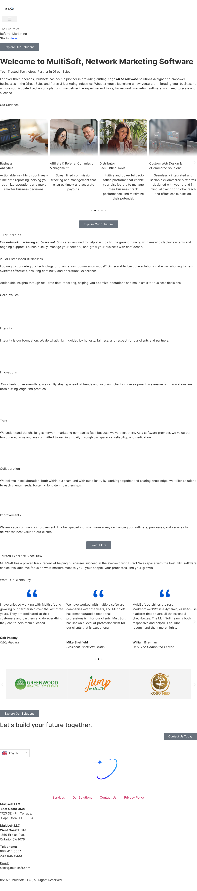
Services (59, 797)
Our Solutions (82, 797)
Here (13, 38)
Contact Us (108, 797)
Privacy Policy (134, 797)
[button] (9, 19)
